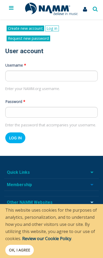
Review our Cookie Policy (46, 238)
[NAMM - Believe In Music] (51, 13)
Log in (52, 28)
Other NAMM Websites (30, 202)
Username (15, 65)
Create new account (25, 28)
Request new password (28, 38)
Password (15, 101)
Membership (19, 184)
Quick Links (18, 172)
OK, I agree (19, 249)
